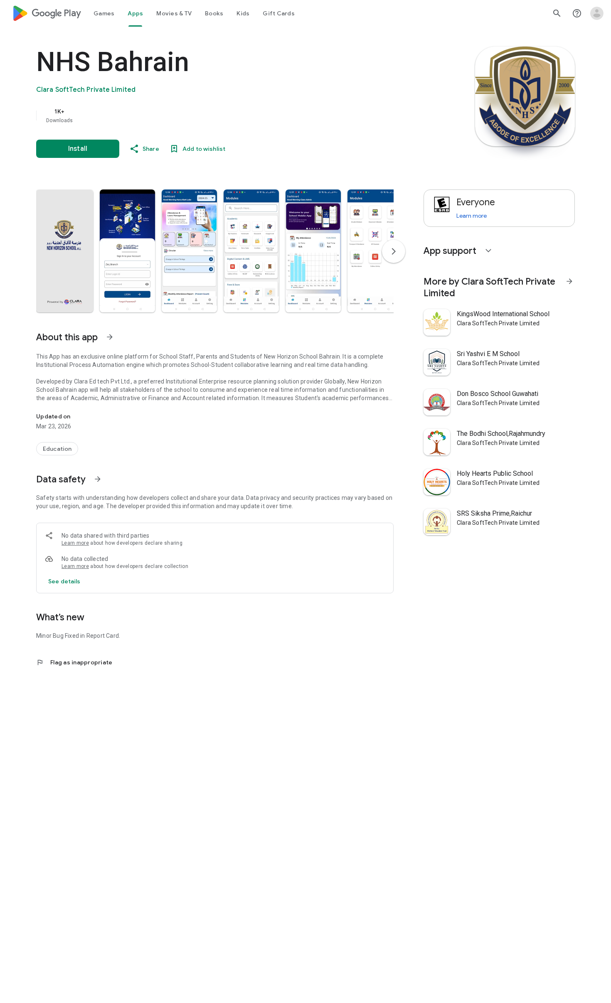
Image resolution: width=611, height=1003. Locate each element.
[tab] (104, 13)
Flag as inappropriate (74, 662)
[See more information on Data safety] (98, 479)
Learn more (75, 543)
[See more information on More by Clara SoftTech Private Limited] (569, 281)
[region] (202, 115)
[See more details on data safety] (64, 581)
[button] (64, 250)
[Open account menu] (597, 13)
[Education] (57, 448)
